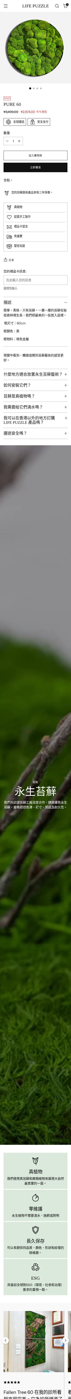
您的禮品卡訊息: (15, 271)
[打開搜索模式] (57, 6)
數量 (7, 133)
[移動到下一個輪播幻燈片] (65, 1340)
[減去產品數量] (7, 141)
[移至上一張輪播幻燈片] (5, 1340)
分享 (11, 260)
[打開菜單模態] (6, 6)
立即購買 (35, 167)
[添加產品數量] (19, 141)
